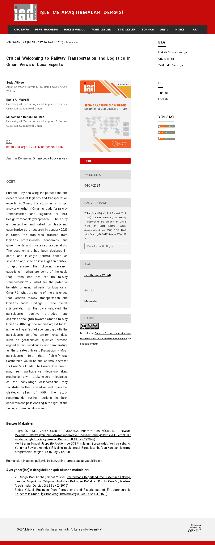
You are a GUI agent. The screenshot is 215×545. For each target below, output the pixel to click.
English (163, 99)
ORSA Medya (25, 529)
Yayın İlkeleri (101, 29)
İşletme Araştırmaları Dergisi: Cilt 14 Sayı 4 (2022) (74, 494)
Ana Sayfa (21, 29)
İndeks (179, 29)
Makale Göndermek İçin (172, 52)
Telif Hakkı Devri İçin (170, 65)
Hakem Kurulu (74, 29)
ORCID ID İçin (166, 58)
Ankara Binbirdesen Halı (86, 529)
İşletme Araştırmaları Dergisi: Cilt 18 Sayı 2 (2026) (62, 439)
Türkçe (163, 93)
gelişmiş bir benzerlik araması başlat (59, 460)
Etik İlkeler (126, 29)
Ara (195, 29)
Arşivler (29, 42)
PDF (89, 160)
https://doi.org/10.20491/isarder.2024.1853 (35, 147)
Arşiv (164, 29)
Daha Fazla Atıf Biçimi (100, 246)
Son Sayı (148, 29)
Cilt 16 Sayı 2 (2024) (50, 42)
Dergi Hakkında (46, 29)
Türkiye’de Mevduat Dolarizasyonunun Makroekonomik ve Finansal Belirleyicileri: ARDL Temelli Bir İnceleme (73, 435)
